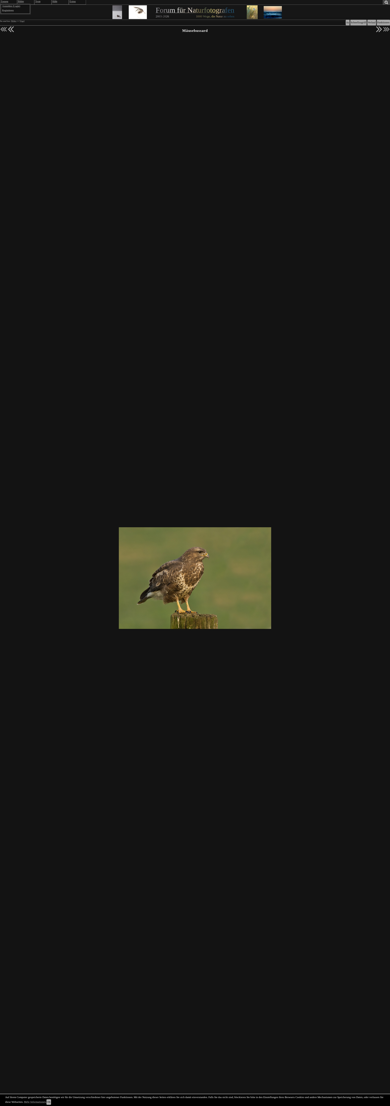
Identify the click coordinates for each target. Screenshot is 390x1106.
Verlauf (372, 22)
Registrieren (8, 10)
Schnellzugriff (358, 22)
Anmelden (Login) (11, 6)
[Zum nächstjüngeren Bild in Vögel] (11, 29)
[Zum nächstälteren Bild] (386, 29)
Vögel (22, 21)
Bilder (13, 21)
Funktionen (383, 22)
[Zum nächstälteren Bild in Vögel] (379, 29)
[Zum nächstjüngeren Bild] (3, 29)
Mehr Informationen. (35, 1102)
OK (49, 1102)
